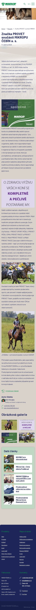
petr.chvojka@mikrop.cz (11, 408)
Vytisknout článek (12, 391)
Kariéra (22, 559)
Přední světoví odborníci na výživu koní (23, 489)
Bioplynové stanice (25, 545)
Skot (3, 536)
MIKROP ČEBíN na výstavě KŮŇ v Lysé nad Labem (23, 478)
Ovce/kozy (4, 545)
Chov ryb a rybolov (7, 553)
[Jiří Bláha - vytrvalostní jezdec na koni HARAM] (18, 332)
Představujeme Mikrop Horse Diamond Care (22, 500)
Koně (4, 47)
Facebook (25, 590)
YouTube (24, 594)
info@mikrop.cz (27, 580)
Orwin (32, 607)
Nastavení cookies (25, 565)
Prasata (4, 539)
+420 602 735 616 (9, 406)
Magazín (9, 29)
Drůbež (3, 542)
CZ (29, 4)
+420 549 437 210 (27, 578)
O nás (21, 553)
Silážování (22, 542)
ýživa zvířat (23, 536)
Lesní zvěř (4, 551)
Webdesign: (27, 607)
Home (3, 29)
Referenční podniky (25, 548)
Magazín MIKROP (24, 551)
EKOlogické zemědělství (26, 539)
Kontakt (22, 562)
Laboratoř (22, 556)
